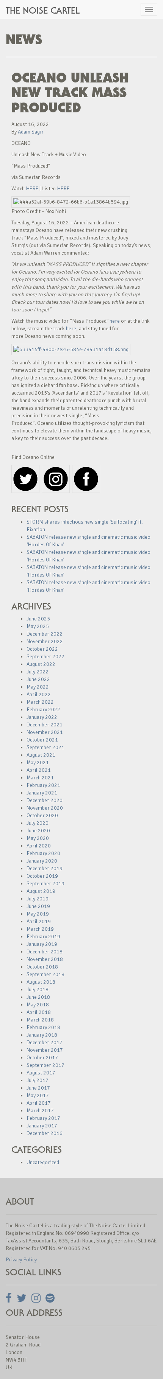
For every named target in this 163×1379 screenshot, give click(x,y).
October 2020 (42, 815)
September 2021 (45, 747)
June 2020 (38, 830)
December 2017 (45, 1042)
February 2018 (43, 1027)
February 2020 (43, 853)
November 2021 (45, 732)
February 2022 (43, 709)
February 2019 (43, 936)
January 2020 (42, 861)
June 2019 (38, 906)
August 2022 (41, 664)
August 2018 (41, 982)
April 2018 (39, 1012)
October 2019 (42, 876)
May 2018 (38, 1004)
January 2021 (42, 793)
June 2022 (38, 679)
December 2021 (45, 724)
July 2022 (38, 672)
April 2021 (39, 770)
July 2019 (38, 898)
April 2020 (39, 846)
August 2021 (41, 755)
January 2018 (42, 1035)
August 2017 (41, 1073)
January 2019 (42, 944)
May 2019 (38, 914)
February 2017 (43, 1118)
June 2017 (38, 1088)
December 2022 (45, 634)
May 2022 (38, 687)
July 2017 (38, 1080)
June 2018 (38, 997)
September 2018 (45, 974)
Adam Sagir (31, 132)
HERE (32, 188)
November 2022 (45, 641)
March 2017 (40, 1110)
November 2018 (45, 959)
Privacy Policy (21, 1259)
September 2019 (45, 883)
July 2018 (38, 989)
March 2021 (40, 777)
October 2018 (42, 967)
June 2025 (38, 619)
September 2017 (45, 1065)
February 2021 (43, 785)
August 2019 (41, 891)
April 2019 (39, 921)
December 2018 (45, 951)
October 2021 (42, 740)
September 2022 (45, 656)
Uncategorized (43, 1162)
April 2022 (39, 694)
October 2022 (42, 649)
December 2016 (45, 1133)
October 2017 (42, 1057)
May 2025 (38, 626)
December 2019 (45, 868)
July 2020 (38, 823)
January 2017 (42, 1125)
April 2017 (39, 1103)
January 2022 (42, 717)
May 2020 (38, 838)
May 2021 (38, 762)
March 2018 (40, 1020)
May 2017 (38, 1095)
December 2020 (45, 800)
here (115, 321)
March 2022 (40, 702)
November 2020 (45, 808)
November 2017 (45, 1050)
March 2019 (40, 929)
